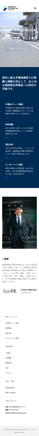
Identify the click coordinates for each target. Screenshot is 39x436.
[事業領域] (19, 365)
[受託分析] (19, 335)
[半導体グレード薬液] (19, 326)
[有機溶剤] (19, 330)
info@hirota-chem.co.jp (18, 416)
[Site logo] (10, 8)
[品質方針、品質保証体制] (19, 391)
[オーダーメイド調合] (19, 340)
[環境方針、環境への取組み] (19, 395)
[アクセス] (19, 375)
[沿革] (19, 370)
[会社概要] (19, 360)
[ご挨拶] (19, 356)
